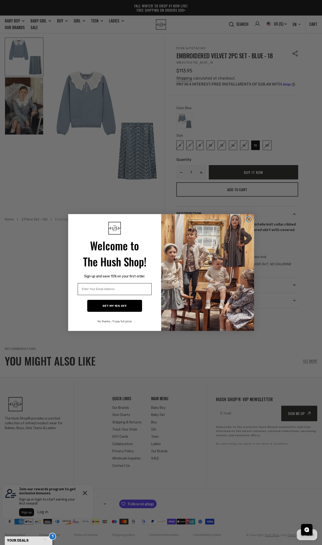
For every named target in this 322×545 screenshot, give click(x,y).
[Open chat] (306, 529)
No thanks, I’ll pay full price (114, 321)
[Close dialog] (249, 219)
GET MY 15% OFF (114, 306)
